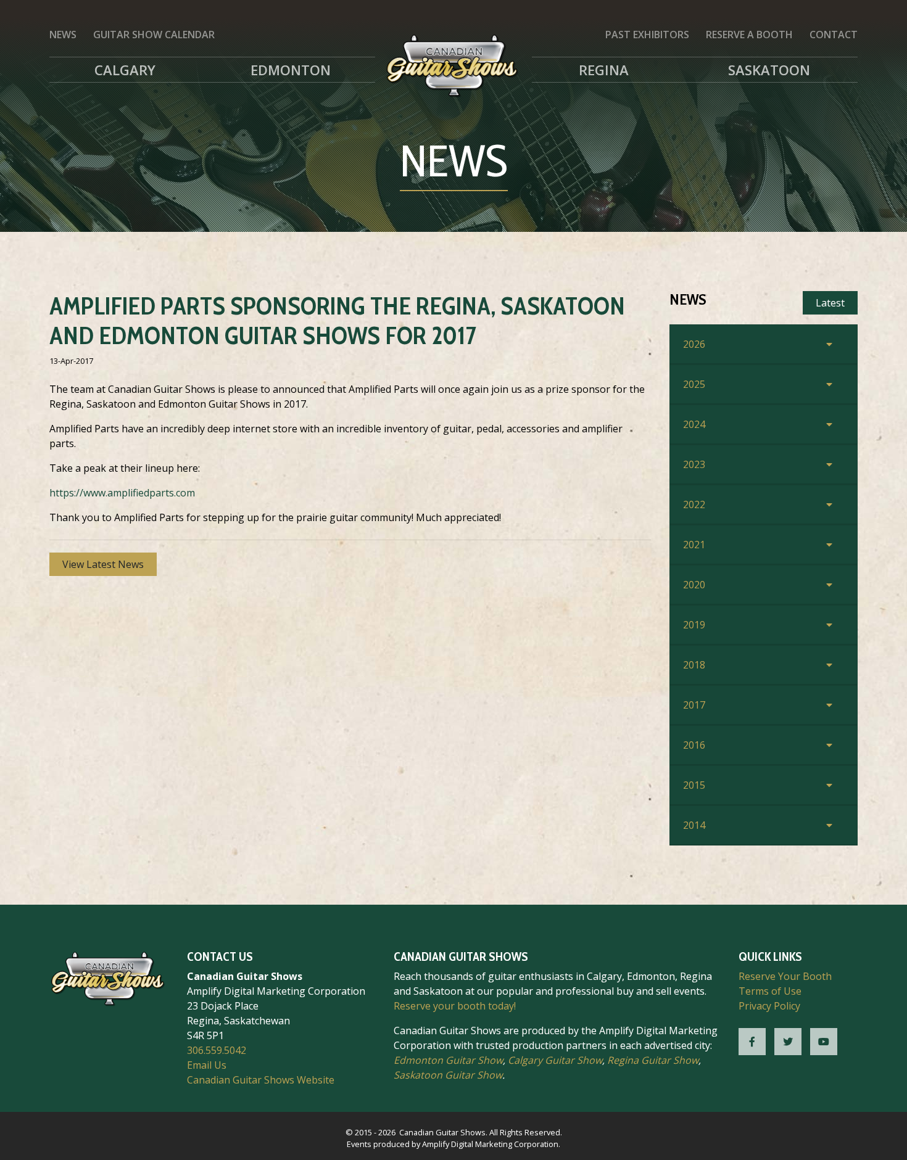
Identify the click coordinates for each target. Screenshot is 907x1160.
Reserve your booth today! (455, 1006)
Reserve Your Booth (785, 976)
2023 (694, 464)
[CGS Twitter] (787, 1041)
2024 (694, 424)
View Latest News (103, 564)
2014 (694, 825)
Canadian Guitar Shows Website (260, 1080)
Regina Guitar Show (652, 1060)
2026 (694, 344)
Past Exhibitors (647, 34)
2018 (694, 665)
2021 (694, 544)
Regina (604, 69)
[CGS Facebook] (752, 1041)
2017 (694, 705)
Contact (834, 34)
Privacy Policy (769, 1006)
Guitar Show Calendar (154, 34)
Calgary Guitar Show (555, 1060)
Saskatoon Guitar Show (448, 1075)
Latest (830, 303)
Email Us (206, 1065)
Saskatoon (769, 69)
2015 (694, 785)
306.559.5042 (216, 1050)
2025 (694, 384)
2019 (694, 624)
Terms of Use (770, 991)
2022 (694, 504)
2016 (694, 745)
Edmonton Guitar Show (448, 1060)
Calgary (124, 69)
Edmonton (291, 69)
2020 (694, 584)
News (63, 34)
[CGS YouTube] (823, 1041)
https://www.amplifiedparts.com (122, 493)
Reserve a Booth (749, 34)
